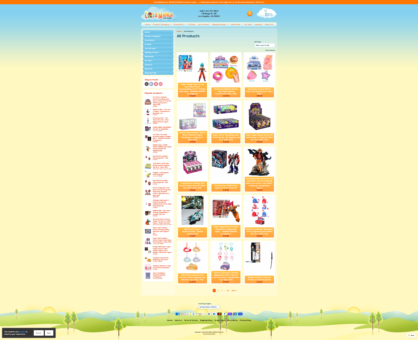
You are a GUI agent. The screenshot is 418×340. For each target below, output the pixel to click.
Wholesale (237, 24)
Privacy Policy (245, 320)
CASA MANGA (208, 332)
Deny (49, 333)
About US (269, 24)
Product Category (162, 24)
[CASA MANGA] (159, 13)
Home (147, 24)
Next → (235, 290)
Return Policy (220, 320)
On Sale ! (248, 24)
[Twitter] (147, 84)
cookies (22, 332)
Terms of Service (191, 320)
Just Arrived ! (204, 24)
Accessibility (232, 320)
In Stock (191, 24)
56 (228, 290)
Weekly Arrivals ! (220, 24)
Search (170, 320)
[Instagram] (161, 84)
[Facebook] (151, 84)
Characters (180, 24)
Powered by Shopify (209, 334)
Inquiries (258, 24)
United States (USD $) (208, 307)
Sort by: (257, 42)
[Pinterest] (156, 84)
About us (178, 320)
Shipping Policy (206, 320)
